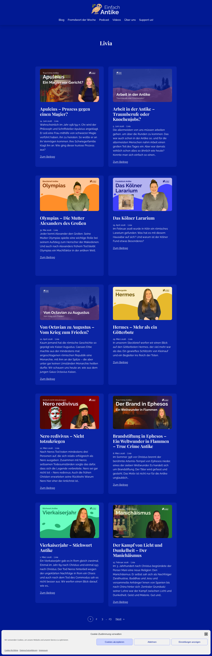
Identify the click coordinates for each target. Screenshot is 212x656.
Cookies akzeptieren (114, 642)
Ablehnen (152, 642)
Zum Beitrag (47, 156)
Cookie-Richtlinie (11, 650)
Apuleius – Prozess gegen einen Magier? (65, 111)
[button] (206, 634)
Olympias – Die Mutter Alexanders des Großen (63, 220)
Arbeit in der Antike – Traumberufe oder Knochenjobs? (134, 114)
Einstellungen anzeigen (189, 642)
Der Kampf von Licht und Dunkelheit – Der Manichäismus (137, 550)
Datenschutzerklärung (28, 650)
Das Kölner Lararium (134, 217)
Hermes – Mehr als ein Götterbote (135, 329)
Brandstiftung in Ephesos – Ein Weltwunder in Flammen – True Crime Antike (141, 441)
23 (110, 618)
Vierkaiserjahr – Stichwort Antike (66, 547)
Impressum (43, 650)
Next (120, 619)
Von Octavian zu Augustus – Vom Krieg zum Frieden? (67, 329)
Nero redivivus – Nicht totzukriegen (62, 438)
